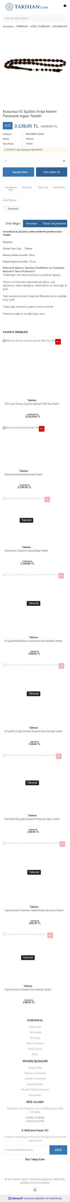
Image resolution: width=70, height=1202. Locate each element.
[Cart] (63, 7)
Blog (35, 1054)
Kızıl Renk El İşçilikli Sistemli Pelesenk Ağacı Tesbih (32, 819)
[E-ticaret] (35, 1198)
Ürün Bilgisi (13, 223)
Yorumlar (31, 223)
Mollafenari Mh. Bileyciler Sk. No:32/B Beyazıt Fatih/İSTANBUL (35, 1110)
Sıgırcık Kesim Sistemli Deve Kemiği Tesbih (28, 989)
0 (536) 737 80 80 (35, 1117)
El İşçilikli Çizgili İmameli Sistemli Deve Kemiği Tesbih (33, 731)
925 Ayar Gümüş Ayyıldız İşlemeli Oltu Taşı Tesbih (32, 404)
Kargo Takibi (35, 1067)
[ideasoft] (15, 1198)
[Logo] (27, 7)
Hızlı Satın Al (51, 172)
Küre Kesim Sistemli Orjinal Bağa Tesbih (26, 550)
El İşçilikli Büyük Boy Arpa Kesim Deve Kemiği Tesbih (33, 641)
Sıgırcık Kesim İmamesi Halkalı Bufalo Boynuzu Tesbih (34, 910)
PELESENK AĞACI (35, 134)
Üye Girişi (35, 1038)
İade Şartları (35, 1095)
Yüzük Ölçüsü (35, 1049)
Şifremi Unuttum (35, 1043)
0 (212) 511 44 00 (35, 1121)
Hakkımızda (35, 1027)
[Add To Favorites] (11, 187)
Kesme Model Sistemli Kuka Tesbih (24, 474)
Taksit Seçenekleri (54, 223)
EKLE (58, 1150)
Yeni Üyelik (35, 1032)
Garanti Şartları (35, 1084)
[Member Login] (56, 7)
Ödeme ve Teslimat (35, 1073)
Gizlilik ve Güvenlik (35, 1078)
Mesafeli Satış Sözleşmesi (35, 1089)
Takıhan (30, 138)
